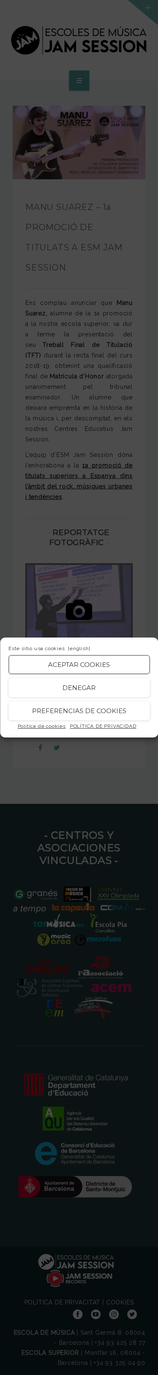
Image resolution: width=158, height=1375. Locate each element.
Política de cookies (42, 726)
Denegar (79, 688)
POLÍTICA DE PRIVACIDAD (103, 726)
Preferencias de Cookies (79, 711)
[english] (79, 648)
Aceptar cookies (79, 665)
